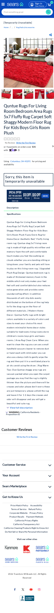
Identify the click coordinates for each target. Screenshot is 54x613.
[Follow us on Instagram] (39, 589)
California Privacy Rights (26, 520)
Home (6, 27)
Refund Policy (35, 509)
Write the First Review (26, 143)
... (12, 27)
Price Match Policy (19, 505)
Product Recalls (16, 516)
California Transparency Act (26, 524)
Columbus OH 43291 (20, 161)
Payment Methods (34, 516)
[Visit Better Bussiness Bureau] (27, 598)
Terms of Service (18, 509)
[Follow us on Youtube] (31, 589)
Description (13, 207)
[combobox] (27, 12)
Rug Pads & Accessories (25, 27)
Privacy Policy (36, 513)
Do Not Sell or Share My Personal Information (26, 531)
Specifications (14, 214)
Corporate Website (19, 512)
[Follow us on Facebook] (15, 589)
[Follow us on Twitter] (23, 589)
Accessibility (36, 505)
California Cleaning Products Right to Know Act (26, 528)
